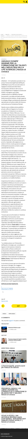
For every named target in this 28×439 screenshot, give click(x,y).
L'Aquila (3, 59)
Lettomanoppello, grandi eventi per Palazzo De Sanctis (13, 366)
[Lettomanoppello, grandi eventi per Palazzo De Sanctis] (14, 356)
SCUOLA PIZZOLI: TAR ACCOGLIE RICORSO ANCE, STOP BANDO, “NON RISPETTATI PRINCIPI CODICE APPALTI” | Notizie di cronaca (13, 419)
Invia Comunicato (5, 434)
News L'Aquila (12, 313)
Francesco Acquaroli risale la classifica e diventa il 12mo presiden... (17, 339)
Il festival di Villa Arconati (14, 327)
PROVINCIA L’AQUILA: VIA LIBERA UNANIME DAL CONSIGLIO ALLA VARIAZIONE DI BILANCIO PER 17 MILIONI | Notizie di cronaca (13, 391)
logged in (11, 320)
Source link (4, 301)
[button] (24, 1)
